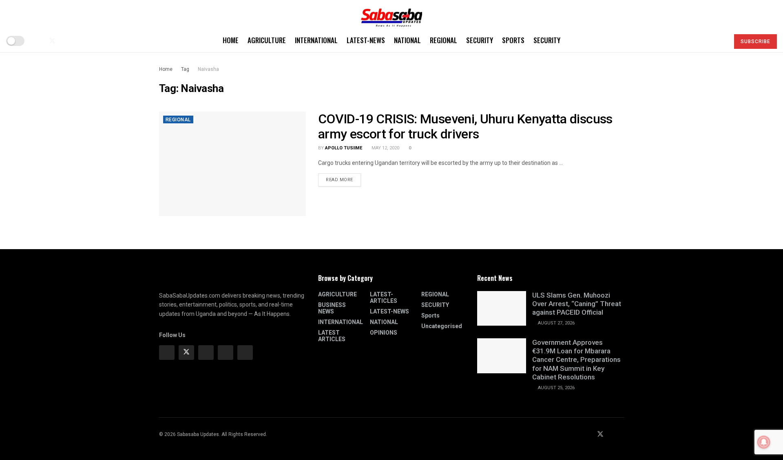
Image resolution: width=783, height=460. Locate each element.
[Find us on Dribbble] (245, 352)
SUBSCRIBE (755, 41)
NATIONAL (407, 40)
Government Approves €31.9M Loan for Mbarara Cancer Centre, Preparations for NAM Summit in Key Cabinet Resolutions (576, 359)
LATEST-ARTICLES (383, 297)
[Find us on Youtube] (66, 41)
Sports (513, 40)
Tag (185, 69)
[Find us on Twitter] (52, 41)
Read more (343, 177)
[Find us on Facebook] (38, 41)
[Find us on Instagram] (206, 352)
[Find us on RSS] (79, 41)
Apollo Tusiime (343, 148)
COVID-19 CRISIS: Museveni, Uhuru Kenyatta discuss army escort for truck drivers (465, 126)
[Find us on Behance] (225, 352)
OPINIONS (383, 332)
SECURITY (479, 40)
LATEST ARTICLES (331, 335)
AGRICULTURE (267, 40)
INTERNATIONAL (316, 40)
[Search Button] (720, 40)
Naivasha (208, 69)
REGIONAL (443, 40)
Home (231, 40)
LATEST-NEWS (366, 40)
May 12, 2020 (384, 148)
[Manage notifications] (763, 442)
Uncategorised (441, 326)
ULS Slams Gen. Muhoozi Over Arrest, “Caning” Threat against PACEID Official (576, 304)
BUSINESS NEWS (332, 308)
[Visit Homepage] (391, 14)
